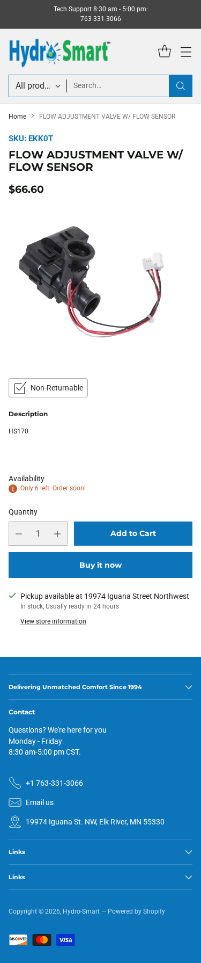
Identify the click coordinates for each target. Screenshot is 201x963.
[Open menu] (186, 52)
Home (17, 116)
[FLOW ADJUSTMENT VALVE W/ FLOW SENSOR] (100, 285)
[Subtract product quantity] (18, 533)
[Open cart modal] (164, 52)
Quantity (23, 512)
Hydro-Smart (81, 911)
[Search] (180, 86)
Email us (40, 802)
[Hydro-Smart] (59, 52)
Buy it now (100, 565)
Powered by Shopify (136, 911)
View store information (53, 621)
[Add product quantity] (57, 533)
